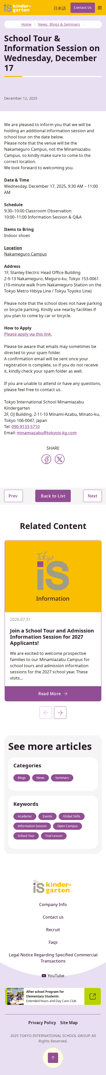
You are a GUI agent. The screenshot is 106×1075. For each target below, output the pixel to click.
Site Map (69, 1022)
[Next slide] (60, 712)
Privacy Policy (42, 1022)
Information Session (32, 826)
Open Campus (67, 826)
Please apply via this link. (28, 334)
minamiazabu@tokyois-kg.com (47, 433)
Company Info (53, 904)
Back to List (53, 496)
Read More (49, 693)
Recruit (53, 929)
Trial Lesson (53, 836)
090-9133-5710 (26, 426)
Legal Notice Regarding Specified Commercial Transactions (53, 958)
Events (47, 816)
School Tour (26, 836)
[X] (60, 459)
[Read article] (53, 609)
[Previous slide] (46, 712)
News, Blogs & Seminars (59, 24)
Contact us (53, 917)
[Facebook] (46, 459)
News (41, 778)
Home (26, 24)
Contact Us (83, 7)
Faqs (53, 942)
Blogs (22, 778)
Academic (25, 816)
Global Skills (71, 816)
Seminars (62, 778)
